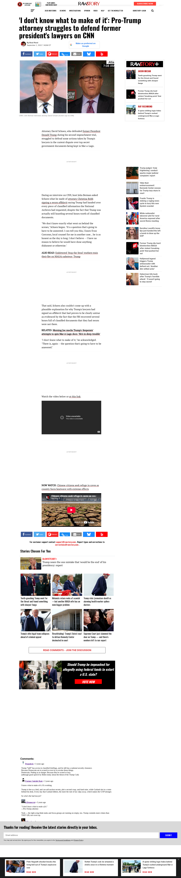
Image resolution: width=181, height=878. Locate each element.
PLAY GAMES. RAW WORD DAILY (51, 4)
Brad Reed (33, 43)
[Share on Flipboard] (52, 54)
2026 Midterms (50, 10)
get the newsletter (115, 10)
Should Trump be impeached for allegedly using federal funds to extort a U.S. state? (88, 669)
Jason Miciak (144, 71)
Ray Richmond (145, 106)
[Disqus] (67, 723)
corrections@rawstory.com (66, 544)
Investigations (75, 10)
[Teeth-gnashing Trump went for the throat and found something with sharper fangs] (131, 74)
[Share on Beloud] (102, 54)
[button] (152, 10)
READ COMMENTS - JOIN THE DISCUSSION (67, 650)
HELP (102, 10)
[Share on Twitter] (39, 54)
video (95, 10)
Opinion (87, 10)
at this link (75, 396)
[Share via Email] (76, 54)
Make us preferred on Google (86, 44)
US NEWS (63, 10)
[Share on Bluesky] (89, 54)
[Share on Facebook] (27, 54)
